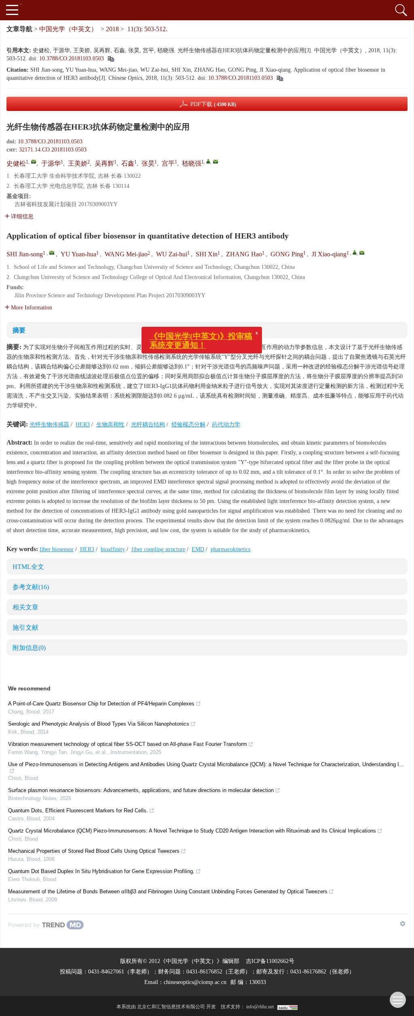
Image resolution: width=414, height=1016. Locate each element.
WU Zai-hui (171, 254)
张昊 (148, 163)
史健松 (16, 163)
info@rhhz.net (260, 1007)
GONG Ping (286, 254)
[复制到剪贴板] (111, 58)
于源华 (51, 163)
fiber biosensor (57, 549)
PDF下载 (213, 104)
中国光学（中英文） (68, 29)
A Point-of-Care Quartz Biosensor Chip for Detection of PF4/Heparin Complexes (101, 704)
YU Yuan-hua (78, 254)
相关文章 (25, 607)
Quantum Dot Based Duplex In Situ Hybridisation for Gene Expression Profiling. (101, 871)
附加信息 (29, 647)
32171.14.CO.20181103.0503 (53, 150)
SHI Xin (207, 254)
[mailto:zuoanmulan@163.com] (215, 162)
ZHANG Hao (244, 254)
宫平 (168, 163)
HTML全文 (28, 566)
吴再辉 (104, 163)
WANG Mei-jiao (126, 254)
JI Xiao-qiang (329, 254)
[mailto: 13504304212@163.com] (52, 253)
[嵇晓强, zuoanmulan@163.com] (208, 161)
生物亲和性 (110, 425)
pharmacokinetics (230, 549)
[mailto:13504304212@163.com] (33, 162)
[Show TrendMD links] (402, 923)
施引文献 (25, 627)
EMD (198, 549)
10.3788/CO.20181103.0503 (71, 58)
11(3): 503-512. (147, 29)
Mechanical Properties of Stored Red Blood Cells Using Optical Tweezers (94, 851)
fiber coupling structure (158, 549)
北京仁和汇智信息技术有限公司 (171, 1007)
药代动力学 (226, 425)
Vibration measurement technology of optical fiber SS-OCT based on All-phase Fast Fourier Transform (127, 744)
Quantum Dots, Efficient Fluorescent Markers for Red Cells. (78, 810)
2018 (112, 29)
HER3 (83, 425)
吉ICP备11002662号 (270, 961)
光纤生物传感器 (49, 425)
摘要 (19, 330)
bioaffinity (113, 549)
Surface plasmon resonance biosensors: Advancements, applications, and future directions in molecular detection (141, 790)
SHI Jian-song (24, 254)
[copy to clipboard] (280, 78)
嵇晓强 (191, 163)
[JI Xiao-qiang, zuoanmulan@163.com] (355, 252)
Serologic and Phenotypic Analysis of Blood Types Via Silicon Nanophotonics (98, 724)
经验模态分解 (188, 425)
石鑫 (127, 163)
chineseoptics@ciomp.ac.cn (195, 982)
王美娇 (77, 163)
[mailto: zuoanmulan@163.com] (362, 253)
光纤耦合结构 (148, 425)
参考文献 (31, 587)
